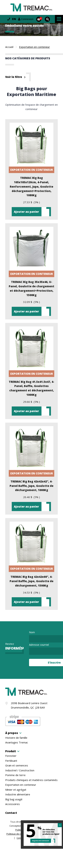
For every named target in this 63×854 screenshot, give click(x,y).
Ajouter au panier (26, 212)
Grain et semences (16, 765)
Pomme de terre (15, 775)
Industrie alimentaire (17, 794)
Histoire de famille (16, 737)
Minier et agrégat (15, 789)
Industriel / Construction (19, 770)
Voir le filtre (13, 77)
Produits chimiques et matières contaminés (31, 780)
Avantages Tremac (16, 742)
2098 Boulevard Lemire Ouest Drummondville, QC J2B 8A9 (29, 705)
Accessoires (12, 804)
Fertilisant (11, 760)
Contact (11, 813)
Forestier (10, 755)
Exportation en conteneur (20, 784)
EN (14, 19)
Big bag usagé (13, 799)
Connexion (26, 19)
